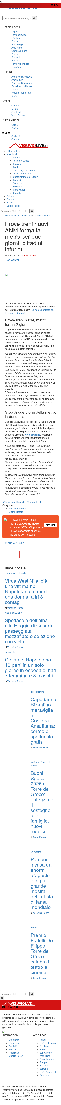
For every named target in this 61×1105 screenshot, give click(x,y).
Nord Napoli (19, 189)
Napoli (16, 157)
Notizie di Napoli (42, 215)
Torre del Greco (21, 160)
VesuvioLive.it (12, 215)
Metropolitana (14, 502)
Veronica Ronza (15, 607)
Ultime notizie (13, 151)
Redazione (14, 1043)
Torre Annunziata (22, 173)
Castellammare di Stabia (25, 176)
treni (38, 502)
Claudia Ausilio (28, 255)
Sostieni (15, 136)
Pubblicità (14, 1052)
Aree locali (12, 154)
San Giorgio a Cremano (25, 170)
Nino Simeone (29, 502)
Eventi (10, 202)
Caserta (17, 192)
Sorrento (17, 183)
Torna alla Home (31, 554)
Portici (16, 167)
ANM (4, 502)
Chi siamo (14, 1039)
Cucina (10, 199)
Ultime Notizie (16, 511)
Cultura (10, 196)
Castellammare (47, 1059)
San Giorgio (46, 1052)
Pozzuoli (17, 186)
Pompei (17, 180)
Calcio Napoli (13, 205)
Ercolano (17, 163)
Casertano (45, 1075)
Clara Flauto (39, 837)
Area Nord (45, 1055)
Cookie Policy (16, 1055)
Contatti (15, 139)
